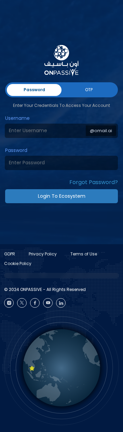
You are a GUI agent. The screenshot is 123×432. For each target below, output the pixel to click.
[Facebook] (35, 303)
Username (17, 118)
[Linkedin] (61, 303)
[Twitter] (22, 303)
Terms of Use (83, 254)
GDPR (9, 254)
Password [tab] (34, 90)
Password (16, 150)
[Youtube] (48, 303)
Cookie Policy (17, 263)
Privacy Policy (43, 254)
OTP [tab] (89, 90)
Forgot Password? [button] (93, 182)
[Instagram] (9, 303)
